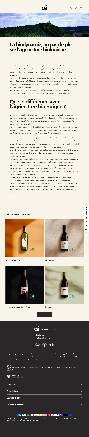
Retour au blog (46, 204)
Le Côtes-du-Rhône (12, 260)
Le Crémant (49, 260)
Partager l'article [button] (18, 60)
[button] (8, 7)
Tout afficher (44, 314)
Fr (67, 8)
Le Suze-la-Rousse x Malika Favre (17, 307)
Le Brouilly (49, 307)
